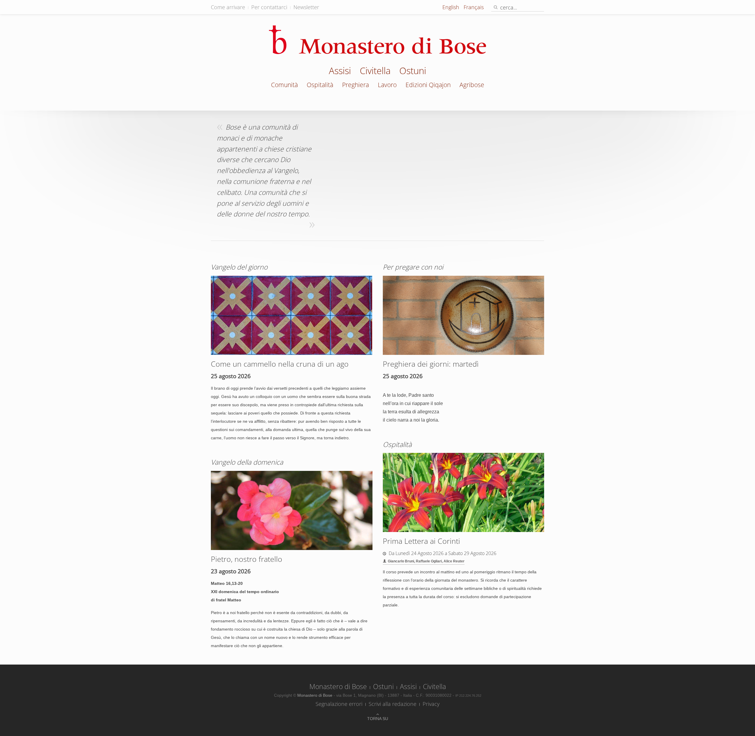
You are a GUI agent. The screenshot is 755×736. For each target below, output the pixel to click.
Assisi (340, 71)
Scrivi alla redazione (392, 703)
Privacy (431, 703)
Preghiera (355, 85)
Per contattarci (269, 7)
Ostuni (412, 71)
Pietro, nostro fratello (246, 559)
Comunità (284, 85)
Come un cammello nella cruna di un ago (280, 364)
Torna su (377, 718)
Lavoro (387, 85)
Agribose (471, 85)
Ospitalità (320, 85)
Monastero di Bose (338, 686)
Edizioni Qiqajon (428, 85)
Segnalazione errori (339, 703)
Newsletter (306, 7)
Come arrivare (228, 7)
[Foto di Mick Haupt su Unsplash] (291, 315)
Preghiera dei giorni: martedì (431, 364)
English (451, 7)
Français (474, 7)
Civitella (375, 71)
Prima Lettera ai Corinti (421, 541)
